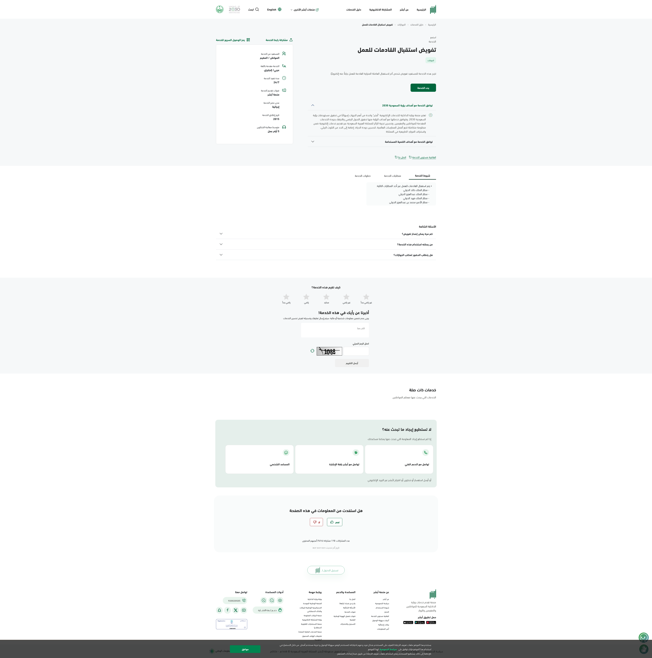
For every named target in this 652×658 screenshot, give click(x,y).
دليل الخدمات (353, 9)
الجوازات (401, 24)
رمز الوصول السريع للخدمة (230, 40)
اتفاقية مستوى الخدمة (424, 157)
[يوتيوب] (244, 610)
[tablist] (392, 175)
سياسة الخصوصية (382, 603)
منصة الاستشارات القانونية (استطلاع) (311, 625)
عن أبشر (404, 9)
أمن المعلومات (383, 628)
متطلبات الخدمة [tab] (392, 175)
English (271, 9)
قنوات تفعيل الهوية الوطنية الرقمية (344, 617)
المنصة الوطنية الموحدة (312, 603)
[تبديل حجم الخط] (272, 600)
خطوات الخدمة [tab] (362, 175)
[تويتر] (236, 610)
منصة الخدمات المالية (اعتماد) (310, 631)
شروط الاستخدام (382, 607)
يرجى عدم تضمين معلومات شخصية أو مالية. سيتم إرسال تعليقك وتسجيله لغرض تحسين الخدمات (326, 318)
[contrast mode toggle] (280, 600)
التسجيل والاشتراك (347, 624)
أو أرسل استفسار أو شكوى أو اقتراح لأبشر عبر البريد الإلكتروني (399, 480)
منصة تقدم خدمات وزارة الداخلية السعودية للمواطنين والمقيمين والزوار (421, 606)
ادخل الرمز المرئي (361, 343)
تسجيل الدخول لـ (330, 570)
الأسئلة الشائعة (349, 607)
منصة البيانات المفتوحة (313, 615)
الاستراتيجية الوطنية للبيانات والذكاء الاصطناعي (311, 609)
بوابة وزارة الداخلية (315, 599)
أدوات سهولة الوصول (380, 620)
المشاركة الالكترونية (380, 9)
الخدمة (432, 41)
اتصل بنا (402, 157)
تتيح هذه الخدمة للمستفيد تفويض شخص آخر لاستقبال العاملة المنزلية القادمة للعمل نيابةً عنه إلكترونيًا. (383, 73)
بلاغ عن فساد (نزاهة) (347, 603)
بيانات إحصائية (383, 624)
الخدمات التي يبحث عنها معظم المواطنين (414, 397)
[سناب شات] (219, 610)
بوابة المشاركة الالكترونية (312, 619)
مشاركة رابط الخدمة (277, 40)
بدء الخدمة (423, 87)
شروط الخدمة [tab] (422, 175)
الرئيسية (421, 9)
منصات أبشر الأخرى (304, 9)
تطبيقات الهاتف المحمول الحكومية (312, 637)
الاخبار (386, 611)
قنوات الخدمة (350, 611)
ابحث (251, 9)
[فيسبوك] (227, 610)
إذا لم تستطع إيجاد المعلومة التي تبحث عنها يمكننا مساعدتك (399, 439)
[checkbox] (334, 522)
